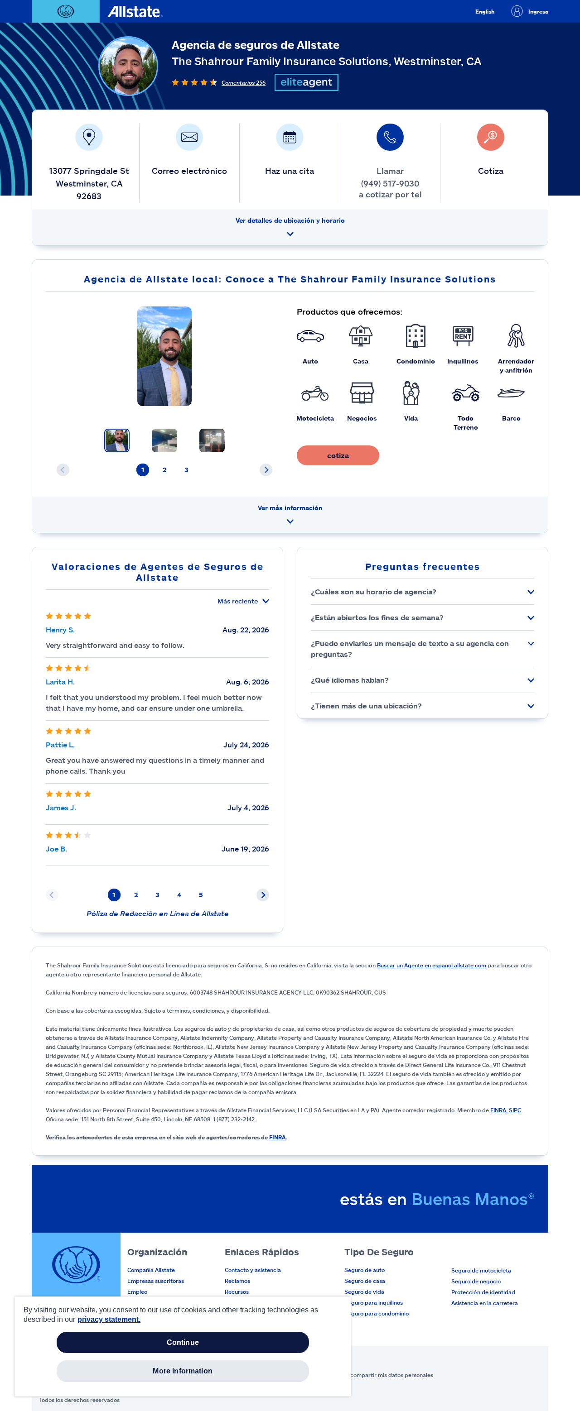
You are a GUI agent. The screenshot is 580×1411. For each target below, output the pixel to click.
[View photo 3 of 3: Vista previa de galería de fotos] (212, 440)
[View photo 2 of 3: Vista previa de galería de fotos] (164, 440)
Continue (183, 1342)
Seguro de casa (364, 1280)
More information (183, 1371)
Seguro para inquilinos (373, 1302)
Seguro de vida (364, 1291)
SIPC (515, 1110)
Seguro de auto (364, 1270)
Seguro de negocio (476, 1281)
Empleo (137, 1291)
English (484, 11)
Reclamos (237, 1280)
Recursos (237, 1291)
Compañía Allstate (151, 1270)
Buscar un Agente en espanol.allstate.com (432, 965)
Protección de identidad (483, 1292)
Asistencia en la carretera (484, 1303)
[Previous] (63, 470)
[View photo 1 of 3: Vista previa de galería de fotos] (117, 440)
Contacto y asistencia (253, 1270)
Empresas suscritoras (155, 1280)
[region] (182, 1346)
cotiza (338, 455)
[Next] (266, 470)
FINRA (498, 1110)
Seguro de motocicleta (481, 1270)
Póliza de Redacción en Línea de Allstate (158, 913)
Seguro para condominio (376, 1313)
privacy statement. (108, 1319)
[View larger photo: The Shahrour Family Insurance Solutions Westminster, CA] (164, 356)
